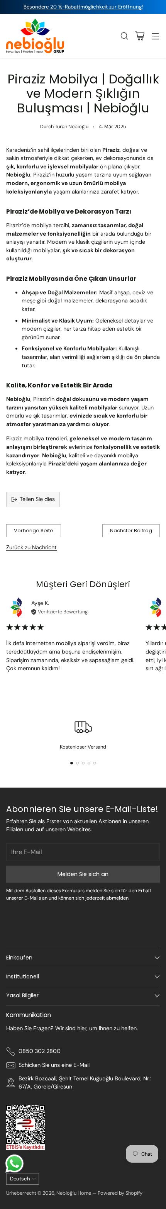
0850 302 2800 (40, 1051)
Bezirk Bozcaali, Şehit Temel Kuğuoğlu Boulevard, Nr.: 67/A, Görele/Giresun (85, 1082)
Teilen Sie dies (37, 499)
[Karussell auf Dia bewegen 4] (89, 763)
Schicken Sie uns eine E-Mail (54, 1064)
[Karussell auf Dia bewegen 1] (71, 763)
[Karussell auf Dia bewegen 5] (94, 763)
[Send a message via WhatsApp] (14, 1163)
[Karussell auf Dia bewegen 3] (83, 763)
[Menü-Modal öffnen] (155, 36)
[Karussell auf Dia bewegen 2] (77, 763)
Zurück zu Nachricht (31, 547)
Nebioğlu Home (73, 1193)
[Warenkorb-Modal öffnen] (139, 36)
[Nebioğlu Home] (35, 35)
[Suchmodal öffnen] (124, 36)
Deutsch (20, 1178)
